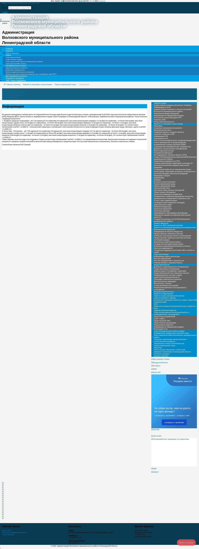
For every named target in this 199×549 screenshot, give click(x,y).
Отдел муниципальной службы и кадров (169, 331)
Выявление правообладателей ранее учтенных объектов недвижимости (172, 247)
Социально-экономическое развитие (168, 128)
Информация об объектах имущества (168, 231)
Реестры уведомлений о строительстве (169, 260)
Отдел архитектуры (161, 254)
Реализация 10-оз (161, 329)
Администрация (160, 103)
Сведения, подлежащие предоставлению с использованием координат (170, 340)
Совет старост (159, 318)
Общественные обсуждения (165, 192)
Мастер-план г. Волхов (162, 283)
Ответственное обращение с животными (169, 349)
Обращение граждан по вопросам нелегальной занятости (172, 216)
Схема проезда (8, 534)
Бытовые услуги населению (164, 182)
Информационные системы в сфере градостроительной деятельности (168, 276)
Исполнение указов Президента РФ (167, 117)
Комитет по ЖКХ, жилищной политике (168, 225)
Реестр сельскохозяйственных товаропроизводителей (175, 140)
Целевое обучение (161, 356)
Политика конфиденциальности (14, 532)
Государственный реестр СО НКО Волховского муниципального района (172, 220)
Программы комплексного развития (167, 279)
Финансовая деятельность (164, 121)
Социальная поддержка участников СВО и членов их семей (174, 251)
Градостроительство (162, 264)
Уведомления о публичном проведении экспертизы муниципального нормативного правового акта (173, 197)
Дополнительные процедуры (165, 281)
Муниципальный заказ (162, 130)
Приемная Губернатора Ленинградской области (172, 351)
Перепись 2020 (160, 119)
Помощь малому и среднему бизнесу (168, 262)
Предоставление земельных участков (168, 233)
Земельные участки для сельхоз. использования (172, 235)
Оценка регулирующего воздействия (168, 194)
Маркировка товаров (162, 175)
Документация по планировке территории (170, 271)
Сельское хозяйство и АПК (164, 134)
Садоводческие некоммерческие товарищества (172, 146)
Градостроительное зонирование (166, 269)
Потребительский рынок (163, 153)
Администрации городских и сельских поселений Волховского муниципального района (172, 110)
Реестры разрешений (162, 258)
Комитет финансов (161, 223)
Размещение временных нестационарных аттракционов (170, 288)
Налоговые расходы (162, 211)
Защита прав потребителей (164, 316)
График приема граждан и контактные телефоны (173, 105)
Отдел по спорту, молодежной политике (169, 296)
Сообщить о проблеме (174, 422)
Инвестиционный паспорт (164, 151)
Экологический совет (162, 188)
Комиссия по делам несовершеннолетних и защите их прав (174, 307)
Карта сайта (6, 530)
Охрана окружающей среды (164, 184)
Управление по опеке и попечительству (169, 343)
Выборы (7, 99)
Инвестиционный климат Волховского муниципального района (175, 336)
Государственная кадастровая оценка (168, 244)
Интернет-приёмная (10, 97)
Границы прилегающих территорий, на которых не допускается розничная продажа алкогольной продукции (173, 165)
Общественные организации (165, 322)
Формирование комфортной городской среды (171, 333)
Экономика (158, 126)
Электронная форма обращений (166, 113)
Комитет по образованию (163, 293)
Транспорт (158, 347)
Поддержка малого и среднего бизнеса (169, 132)
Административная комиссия (165, 310)
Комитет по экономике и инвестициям (168, 124)
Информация (159, 177)
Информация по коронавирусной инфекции (171, 213)
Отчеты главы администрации (165, 200)
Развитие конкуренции (162, 206)
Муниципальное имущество (164, 229)
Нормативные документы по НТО (167, 161)
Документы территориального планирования (171, 267)
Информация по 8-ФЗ (10, 89)
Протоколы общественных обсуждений (169, 190)
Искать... (5, 8)
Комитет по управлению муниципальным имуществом (175, 227)
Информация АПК (161, 136)
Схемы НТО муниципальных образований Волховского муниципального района (175, 158)
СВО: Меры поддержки (16, 80)
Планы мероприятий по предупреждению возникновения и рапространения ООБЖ (170, 143)
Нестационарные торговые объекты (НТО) (170, 155)
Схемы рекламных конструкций (166, 285)
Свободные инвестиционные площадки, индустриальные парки (169, 203)
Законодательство (161, 138)
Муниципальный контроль (164, 291)
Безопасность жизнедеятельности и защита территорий (175, 300)
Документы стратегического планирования (170, 148)
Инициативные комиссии (163, 325)
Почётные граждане (161, 354)
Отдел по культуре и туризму (165, 298)
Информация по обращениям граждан (169, 115)
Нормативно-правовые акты (13, 95)
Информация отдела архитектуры (167, 256)
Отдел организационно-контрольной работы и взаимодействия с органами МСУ (171, 313)
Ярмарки (157, 180)
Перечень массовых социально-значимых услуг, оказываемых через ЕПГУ (31, 74)
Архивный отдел (160, 302)
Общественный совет (162, 320)
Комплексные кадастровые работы (167, 242)
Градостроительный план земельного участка (171, 273)
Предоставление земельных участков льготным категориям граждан (172, 239)
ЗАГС (156, 304)
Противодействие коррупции (13, 91)
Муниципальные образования (14, 93)
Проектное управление (163, 209)
